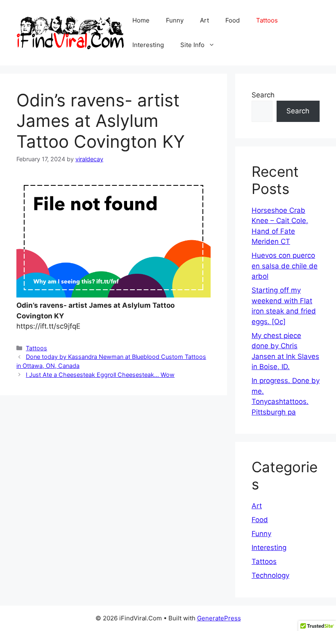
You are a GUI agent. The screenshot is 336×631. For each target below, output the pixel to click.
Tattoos (267, 20)
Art (204, 20)
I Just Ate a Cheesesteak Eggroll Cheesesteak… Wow (100, 374)
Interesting (148, 45)
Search (263, 95)
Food (232, 20)
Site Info (192, 45)
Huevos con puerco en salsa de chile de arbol (285, 265)
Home (141, 20)
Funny (175, 20)
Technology (270, 575)
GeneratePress (219, 618)
